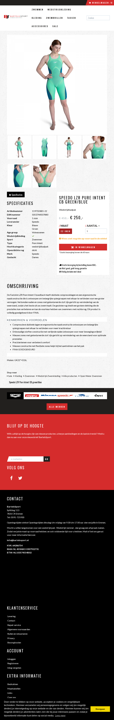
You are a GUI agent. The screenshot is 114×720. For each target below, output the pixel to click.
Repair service (14, 625)
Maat (64, 225)
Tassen (71, 17)
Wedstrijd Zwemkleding (48, 376)
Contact (11, 620)
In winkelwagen (84, 247)
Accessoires (40, 26)
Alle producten (70, 376)
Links (9, 693)
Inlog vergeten (14, 667)
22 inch (65, 231)
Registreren (12, 663)
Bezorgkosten (14, 642)
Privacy (11, 638)
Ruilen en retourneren (17, 633)
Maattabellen (13, 688)
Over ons (11, 697)
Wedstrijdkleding (59, 9)
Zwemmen (37, 9)
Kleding (37, 17)
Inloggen (11, 659)
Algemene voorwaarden (18, 629)
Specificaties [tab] (17, 194)
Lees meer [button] (60, 715)
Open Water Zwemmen (90, 376)
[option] (15, 395)
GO (46, 459)
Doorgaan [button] (100, 709)
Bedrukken (12, 684)
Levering (11, 616)
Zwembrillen (54, 17)
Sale (55, 26)
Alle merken (57, 406)
